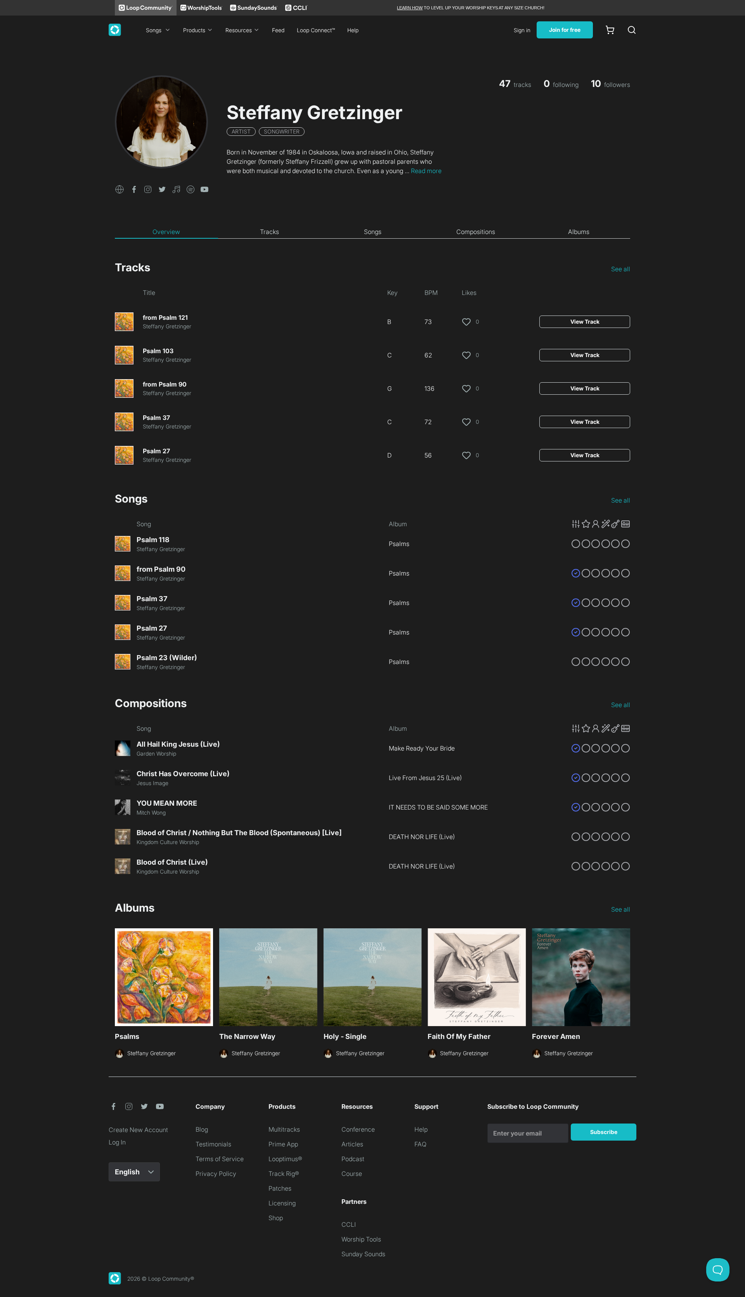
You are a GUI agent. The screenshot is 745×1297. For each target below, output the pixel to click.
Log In (117, 1142)
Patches (280, 1188)
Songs (153, 30)
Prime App (283, 1144)
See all (620, 269)
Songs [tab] (372, 232)
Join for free (564, 29)
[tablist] (372, 232)
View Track (584, 321)
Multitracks (284, 1129)
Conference (358, 1129)
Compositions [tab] (475, 232)
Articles (352, 1144)
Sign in (522, 30)
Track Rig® (284, 1173)
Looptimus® (285, 1159)
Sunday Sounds (363, 1254)
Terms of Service (220, 1159)
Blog (202, 1129)
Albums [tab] (578, 232)
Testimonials (213, 1144)
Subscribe (603, 1132)
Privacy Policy (216, 1173)
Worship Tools (361, 1239)
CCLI (348, 1224)
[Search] (631, 30)
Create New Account (138, 1130)
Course (351, 1173)
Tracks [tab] (269, 232)
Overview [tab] (166, 232)
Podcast (352, 1159)
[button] (119, 188)
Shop (276, 1218)
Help (353, 30)
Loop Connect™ (316, 30)
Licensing (282, 1203)
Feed (278, 30)
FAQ (420, 1144)
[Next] (625, 976)
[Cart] (610, 30)
